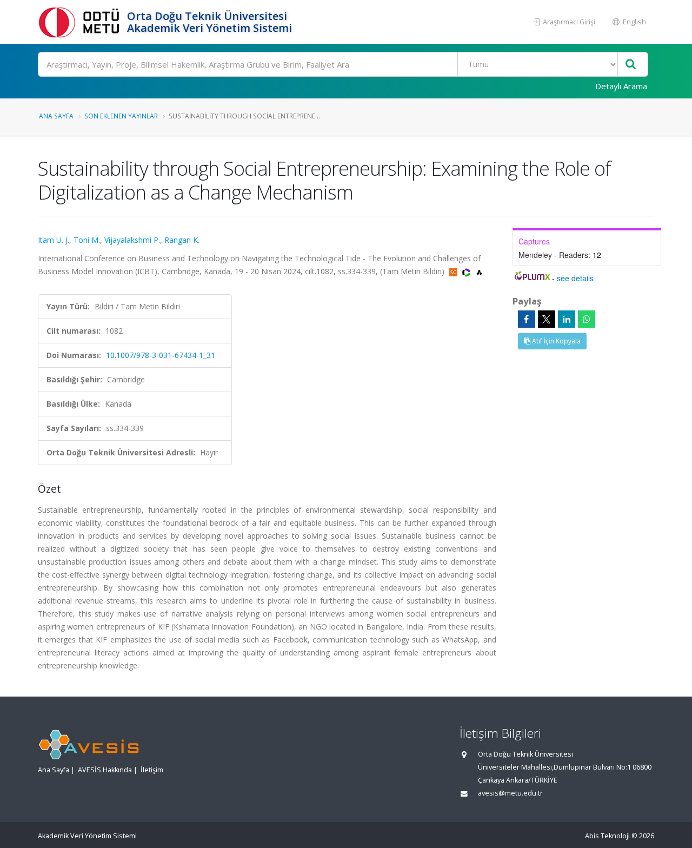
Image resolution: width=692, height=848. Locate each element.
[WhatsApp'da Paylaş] (586, 319)
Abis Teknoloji (607, 835)
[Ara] (630, 64)
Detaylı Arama (621, 86)
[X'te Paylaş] (546, 319)
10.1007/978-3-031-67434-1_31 (160, 355)
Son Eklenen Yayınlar (121, 115)
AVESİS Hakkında (105, 769)
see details (575, 278)
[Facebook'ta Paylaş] (526, 319)
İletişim (152, 769)
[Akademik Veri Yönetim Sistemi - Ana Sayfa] (81, 22)
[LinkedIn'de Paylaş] (566, 319)
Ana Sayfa (56, 115)
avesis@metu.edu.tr (510, 793)
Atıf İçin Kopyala (555, 341)
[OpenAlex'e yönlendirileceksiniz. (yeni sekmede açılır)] (479, 271)
